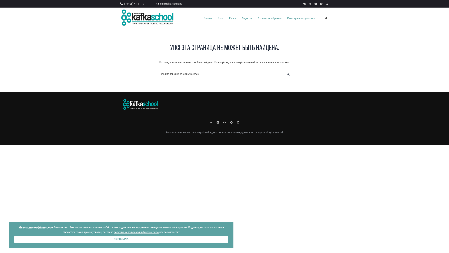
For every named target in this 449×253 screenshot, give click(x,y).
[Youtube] (315, 4)
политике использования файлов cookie (136, 232)
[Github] (327, 4)
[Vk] (304, 4)
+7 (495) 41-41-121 (135, 3)
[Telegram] (321, 4)
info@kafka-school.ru (171, 3)
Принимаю (121, 239)
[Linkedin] (310, 4)
